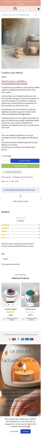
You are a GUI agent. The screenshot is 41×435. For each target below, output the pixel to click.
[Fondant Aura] (30, 295)
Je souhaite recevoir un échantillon (14, 84)
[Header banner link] (20, 3)
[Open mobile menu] (2, 9)
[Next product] (38, 15)
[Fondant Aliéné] (10, 295)
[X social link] (10, 181)
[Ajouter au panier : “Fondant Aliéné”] (9, 304)
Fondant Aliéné (11, 309)
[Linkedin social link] (15, 181)
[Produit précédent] (33, 15)
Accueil (4, 15)
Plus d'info (14, 431)
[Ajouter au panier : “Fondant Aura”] (28, 304)
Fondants (12, 15)
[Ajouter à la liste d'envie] (12, 304)
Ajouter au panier (25, 160)
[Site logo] (20, 9)
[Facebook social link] (7, 181)
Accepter (25, 431)
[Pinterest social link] (12, 181)
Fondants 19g (23, 15)
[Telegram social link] (17, 181)
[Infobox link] (20, 198)
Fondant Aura (30, 309)
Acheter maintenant (20, 166)
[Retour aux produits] (36, 15)
